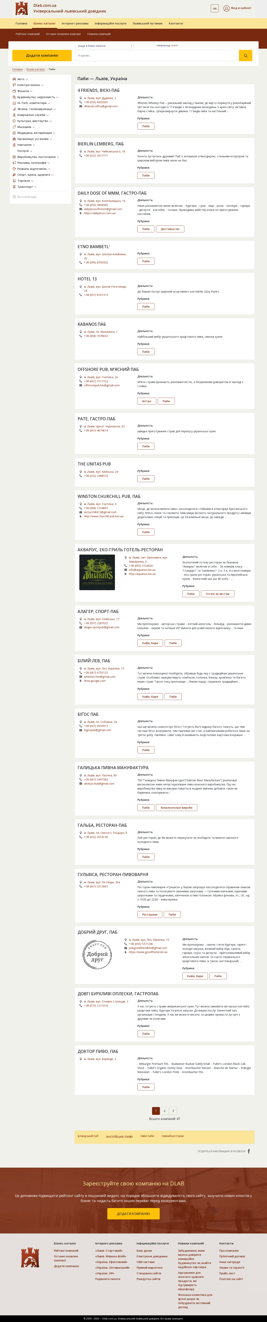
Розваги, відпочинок (32, 169)
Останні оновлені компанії (63, 34)
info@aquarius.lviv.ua (142, 570)
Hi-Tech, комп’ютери (32, 103)
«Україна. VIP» (104, 1273)
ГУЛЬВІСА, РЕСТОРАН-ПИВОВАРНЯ (113, 874)
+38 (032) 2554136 (96, 837)
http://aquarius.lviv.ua (142, 574)
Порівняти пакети (107, 1279)
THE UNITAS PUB (94, 464)
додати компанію (133, 1214)
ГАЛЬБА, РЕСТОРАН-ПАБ (102, 825)
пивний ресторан (173, 1136)
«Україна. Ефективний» (111, 1262)
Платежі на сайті (231, 1279)
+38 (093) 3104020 (141, 565)
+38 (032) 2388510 (96, 476)
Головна (21, 23)
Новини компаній (99, 34)
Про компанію (229, 1250)
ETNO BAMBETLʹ (94, 246)
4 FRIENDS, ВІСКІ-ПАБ (99, 90)
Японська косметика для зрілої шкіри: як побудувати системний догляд (195, 1301)
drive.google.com (95, 681)
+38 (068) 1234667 (96, 508)
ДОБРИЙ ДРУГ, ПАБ (97, 932)
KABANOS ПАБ (92, 324)
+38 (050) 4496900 (96, 205)
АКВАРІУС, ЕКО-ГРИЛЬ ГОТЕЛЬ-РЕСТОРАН (120, 549)
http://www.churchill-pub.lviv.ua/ (104, 516)
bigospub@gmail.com (97, 730)
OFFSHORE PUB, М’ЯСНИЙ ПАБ (108, 369)
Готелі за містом (217, 594)
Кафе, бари (150, 643)
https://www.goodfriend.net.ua (148, 952)
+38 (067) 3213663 (96, 886)
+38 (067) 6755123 (96, 672)
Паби (146, 126)
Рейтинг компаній (28, 34)
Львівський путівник (148, 23)
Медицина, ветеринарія (34, 133)
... (228, 111)
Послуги (23, 151)
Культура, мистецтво (32, 121)
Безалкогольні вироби (176, 807)
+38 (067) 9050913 (96, 726)
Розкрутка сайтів (148, 1279)
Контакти (176, 23)
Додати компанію (42, 55)
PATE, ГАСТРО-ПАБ (96, 419)
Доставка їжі (170, 229)
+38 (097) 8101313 (96, 295)
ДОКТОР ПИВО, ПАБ (98, 1051)
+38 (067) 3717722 (96, 381)
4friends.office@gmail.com (101, 106)
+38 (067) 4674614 (96, 430)
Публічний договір (232, 1256)
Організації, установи (32, 139)
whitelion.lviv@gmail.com (100, 676)
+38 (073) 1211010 (96, 1005)
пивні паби (147, 1136)
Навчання (24, 145)
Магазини (24, 127)
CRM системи (146, 1262)
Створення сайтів (149, 1273)
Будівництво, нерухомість (36, 97)
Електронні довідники (152, 1256)
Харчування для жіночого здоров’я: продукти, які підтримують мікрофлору (191, 1281)
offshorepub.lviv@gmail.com (102, 385)
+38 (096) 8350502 (96, 262)
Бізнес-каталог (45, 23)
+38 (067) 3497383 (96, 779)
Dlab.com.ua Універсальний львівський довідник (69, 8)
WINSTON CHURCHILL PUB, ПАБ (109, 496)
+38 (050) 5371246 (141, 944)
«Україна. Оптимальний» (112, 1267)
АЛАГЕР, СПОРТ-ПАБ (98, 611)
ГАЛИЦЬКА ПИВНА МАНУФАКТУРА (113, 767)
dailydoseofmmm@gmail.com (103, 209)
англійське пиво (119, 1136)
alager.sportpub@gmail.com (101, 627)
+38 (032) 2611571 (96, 155)
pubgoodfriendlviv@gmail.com (148, 948)
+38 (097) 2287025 (96, 623)
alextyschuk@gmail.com (99, 783)
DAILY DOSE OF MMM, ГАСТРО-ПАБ (112, 193)
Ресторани (149, 914)
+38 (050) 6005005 (96, 102)
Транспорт (25, 187)
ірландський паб (88, 1136)
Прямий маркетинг (150, 1267)
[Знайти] (245, 55)
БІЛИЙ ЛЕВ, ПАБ (94, 660)
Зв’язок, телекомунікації (34, 109)
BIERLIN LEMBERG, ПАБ (101, 144)
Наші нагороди (229, 1262)
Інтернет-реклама (75, 23)
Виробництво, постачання (36, 157)
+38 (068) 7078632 (96, 336)
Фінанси (23, 91)
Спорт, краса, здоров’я (33, 174)
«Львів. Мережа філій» (110, 1256)
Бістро (146, 401)
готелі (174, 45)
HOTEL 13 (87, 279)
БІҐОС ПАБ (88, 714)
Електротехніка (28, 85)
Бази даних (144, 1250)
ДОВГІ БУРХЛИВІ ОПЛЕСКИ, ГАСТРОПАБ (118, 993)
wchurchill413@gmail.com (100, 512)
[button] (237, 8)
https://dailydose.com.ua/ (100, 213)
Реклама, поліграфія (31, 163)
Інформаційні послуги (110, 23)
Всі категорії (26, 197)
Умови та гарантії (231, 1267)
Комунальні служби (31, 115)
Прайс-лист (227, 1273)
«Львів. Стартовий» (109, 1250)
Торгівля (23, 181)
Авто (20, 79)
